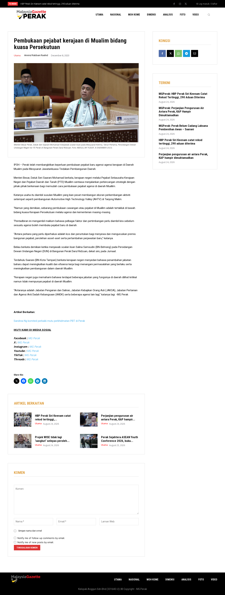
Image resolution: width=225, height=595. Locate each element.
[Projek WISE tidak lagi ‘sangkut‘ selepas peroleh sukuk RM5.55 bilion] (22, 441)
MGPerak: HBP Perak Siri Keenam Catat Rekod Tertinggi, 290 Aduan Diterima (183, 95)
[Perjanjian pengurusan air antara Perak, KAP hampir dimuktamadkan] (89, 419)
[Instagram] (180, 4)
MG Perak (34, 338)
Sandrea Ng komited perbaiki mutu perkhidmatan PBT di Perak (49, 320)
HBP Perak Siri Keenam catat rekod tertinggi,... (53, 417)
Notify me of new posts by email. (35, 542)
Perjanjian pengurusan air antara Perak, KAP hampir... (118, 417)
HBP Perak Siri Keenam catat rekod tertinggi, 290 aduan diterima (49, 4)
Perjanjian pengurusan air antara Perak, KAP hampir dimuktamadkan (183, 155)
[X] (185, 4)
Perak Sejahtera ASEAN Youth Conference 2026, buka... (119, 438)
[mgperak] (31, 14)
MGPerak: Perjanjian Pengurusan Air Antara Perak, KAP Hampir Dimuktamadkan (181, 111)
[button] (209, 15)
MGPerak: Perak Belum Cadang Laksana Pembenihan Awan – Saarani (183, 127)
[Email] (194, 53)
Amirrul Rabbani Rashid (36, 55)
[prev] (118, 4)
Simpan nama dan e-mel (30, 531)
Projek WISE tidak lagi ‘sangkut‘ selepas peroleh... (52, 438)
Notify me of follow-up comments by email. (41, 538)
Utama (17, 55)
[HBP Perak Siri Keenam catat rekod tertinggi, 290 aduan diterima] (22, 419)
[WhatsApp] (178, 53)
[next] (124, 4)
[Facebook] (174, 4)
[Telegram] (186, 53)
